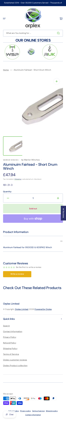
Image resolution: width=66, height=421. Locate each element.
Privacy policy (25, 411)
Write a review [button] (17, 274)
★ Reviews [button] (63, 213)
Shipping (17, 179)
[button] (4, 18)
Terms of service (38, 411)
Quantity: (7, 191)
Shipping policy (52, 411)
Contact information (33, 415)
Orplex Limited (21, 309)
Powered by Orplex (43, 309)
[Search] (59, 33)
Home (6, 70)
